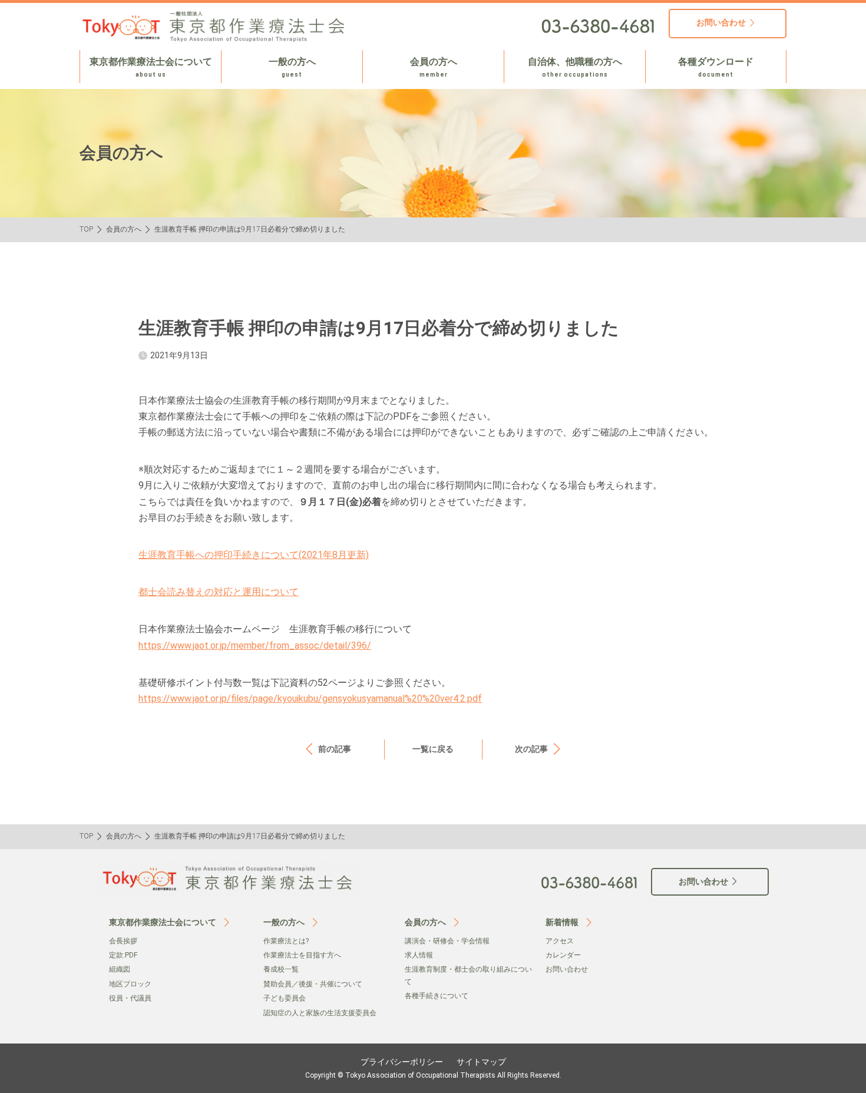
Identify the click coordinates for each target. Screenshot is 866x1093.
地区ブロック (130, 984)
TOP (86, 229)
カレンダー (563, 955)
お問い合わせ (567, 969)
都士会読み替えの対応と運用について (218, 591)
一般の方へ (292, 67)
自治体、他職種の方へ (575, 67)
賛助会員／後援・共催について (312, 984)
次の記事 (531, 749)
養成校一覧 (281, 969)
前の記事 (334, 749)
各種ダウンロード (715, 67)
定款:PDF (123, 955)
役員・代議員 (130, 998)
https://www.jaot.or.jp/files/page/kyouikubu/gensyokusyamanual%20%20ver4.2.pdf (310, 698)
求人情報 (419, 955)
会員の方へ (433, 67)
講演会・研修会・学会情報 (447, 941)
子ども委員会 (284, 998)
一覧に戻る (433, 749)
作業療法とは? (286, 941)
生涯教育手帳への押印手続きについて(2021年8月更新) (253, 554)
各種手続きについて (436, 996)
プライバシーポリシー (402, 1061)
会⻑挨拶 (123, 941)
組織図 (119, 969)
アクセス (560, 941)
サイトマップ (481, 1061)
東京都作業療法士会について (151, 67)
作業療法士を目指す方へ (302, 955)
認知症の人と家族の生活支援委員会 (319, 1013)
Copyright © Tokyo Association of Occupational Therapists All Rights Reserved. (433, 1075)
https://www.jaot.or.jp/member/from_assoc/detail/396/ (254, 645)
